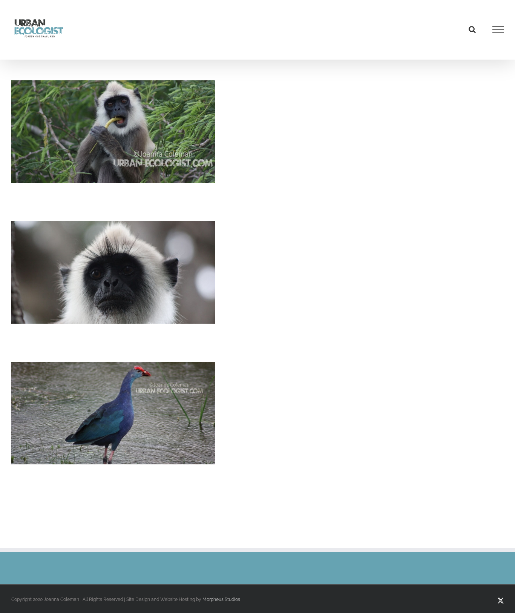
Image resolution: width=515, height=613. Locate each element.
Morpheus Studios (221, 599)
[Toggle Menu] (498, 29)
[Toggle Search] (472, 29)
